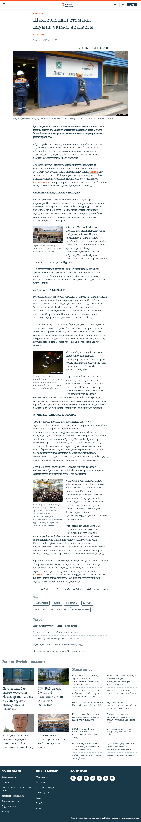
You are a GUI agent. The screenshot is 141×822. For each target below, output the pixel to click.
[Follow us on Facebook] (73, 778)
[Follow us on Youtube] (86, 778)
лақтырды (38, 574)
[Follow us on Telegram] (99, 778)
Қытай (39, 803)
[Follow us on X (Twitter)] (79, 778)
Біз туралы (7, 782)
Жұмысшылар (41, 182)
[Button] (83, 48)
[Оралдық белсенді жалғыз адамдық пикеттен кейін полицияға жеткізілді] (18, 723)
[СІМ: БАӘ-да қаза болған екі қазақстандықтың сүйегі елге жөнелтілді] (53, 676)
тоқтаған (93, 172)
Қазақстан (41, 782)
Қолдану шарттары (11, 801)
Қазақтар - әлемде (45, 788)
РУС (123, 5)
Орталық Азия (43, 793)
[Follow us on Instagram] (92, 778)
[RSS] (105, 778)
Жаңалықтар (42, 777)
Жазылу (5, 812)
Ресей (39, 798)
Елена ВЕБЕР (39, 35)
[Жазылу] (112, 778)
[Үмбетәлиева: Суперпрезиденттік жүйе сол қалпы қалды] (53, 723)
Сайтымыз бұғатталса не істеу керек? (16, 789)
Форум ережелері (10, 806)
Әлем (38, 809)
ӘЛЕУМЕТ (38, 14)
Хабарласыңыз (9, 777)
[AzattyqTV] (115, 5)
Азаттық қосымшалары (13, 796)
